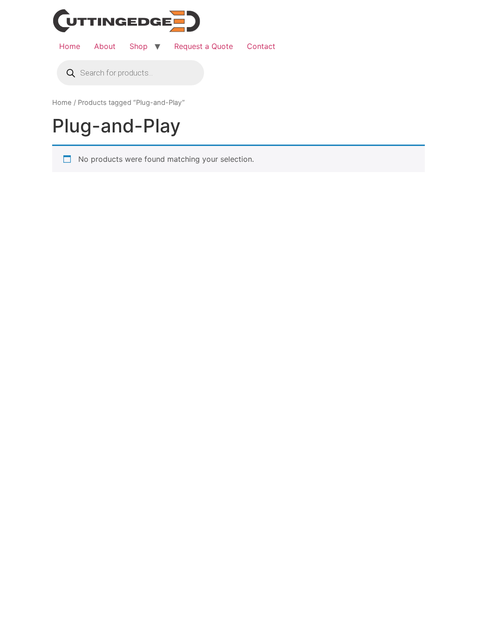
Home (69, 46)
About (105, 46)
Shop (138, 46)
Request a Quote (203, 46)
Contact (261, 46)
